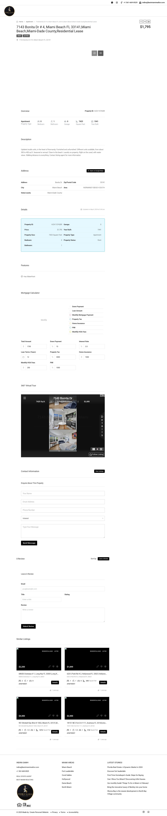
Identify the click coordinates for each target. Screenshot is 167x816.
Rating (67, 594)
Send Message (29, 543)
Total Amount (26, 341)
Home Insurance (85, 352)
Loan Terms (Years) (28, 352)
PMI (51, 363)
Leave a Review (103, 559)
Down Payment (55, 341)
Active (26, 36)
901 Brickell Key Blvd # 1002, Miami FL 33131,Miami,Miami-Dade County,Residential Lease (55, 723)
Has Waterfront (29, 277)
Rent (19, 36)
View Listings (99, 471)
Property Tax (55, 352)
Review (24, 605)
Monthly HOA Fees (28, 363)
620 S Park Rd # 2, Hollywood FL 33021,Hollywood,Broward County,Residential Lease (101, 674)
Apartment (29, 22)
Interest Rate (84, 341)
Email (23, 584)
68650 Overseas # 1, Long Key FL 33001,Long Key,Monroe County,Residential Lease (52, 674)
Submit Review (28, 626)
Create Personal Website (38, 812)
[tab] (94, 53)
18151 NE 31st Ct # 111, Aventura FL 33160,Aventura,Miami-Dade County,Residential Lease (103, 723)
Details (55, 682)
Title (22, 594)
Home (21, 22)
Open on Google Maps (96, 171)
